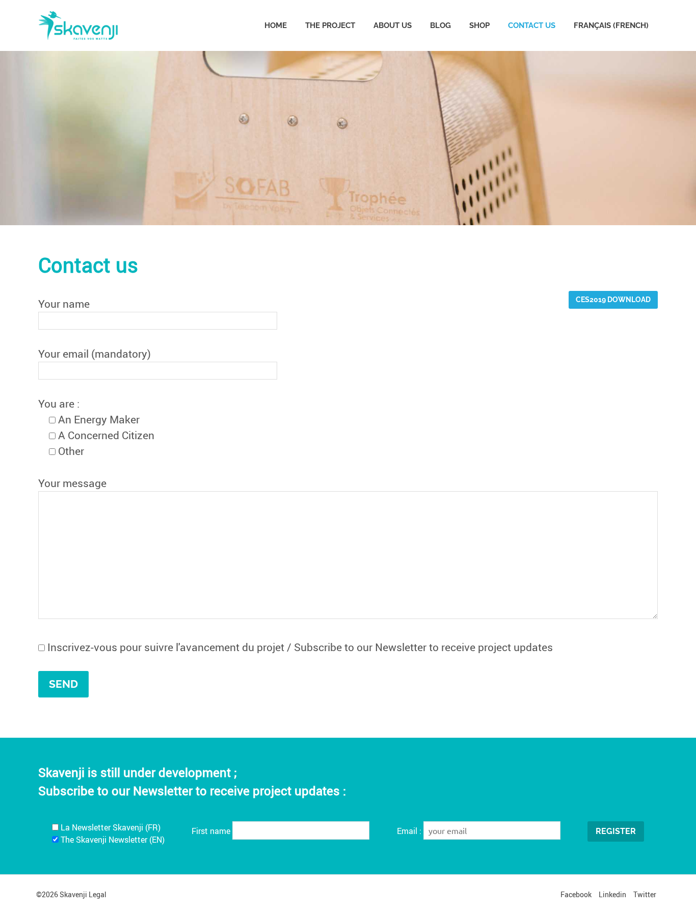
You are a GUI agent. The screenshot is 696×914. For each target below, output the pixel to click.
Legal (97, 894)
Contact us (531, 25)
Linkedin (612, 894)
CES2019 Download (613, 299)
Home (275, 25)
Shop (479, 25)
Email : (410, 831)
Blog (440, 25)
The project (330, 25)
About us (392, 25)
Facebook (576, 894)
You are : (58, 403)
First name (211, 831)
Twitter (644, 894)
